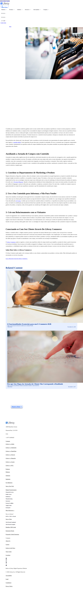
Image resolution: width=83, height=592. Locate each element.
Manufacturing (9, 498)
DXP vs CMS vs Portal (11, 516)
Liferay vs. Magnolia (11, 458)
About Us (8, 541)
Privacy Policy (9, 586)
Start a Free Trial (10, 486)
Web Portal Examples (10, 524)
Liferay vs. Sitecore (10, 454)
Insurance (8, 501)
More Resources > (10, 510)
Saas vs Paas (9, 519)
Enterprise (8, 507)
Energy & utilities (9, 503)
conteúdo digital (17, 142)
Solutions (8, 475)
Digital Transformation (11, 490)
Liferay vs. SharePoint (11, 451)
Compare (8, 441)
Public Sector (9, 494)
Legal (7, 579)
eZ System (18, 200)
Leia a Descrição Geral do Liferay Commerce (17, 258)
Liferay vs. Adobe (10, 444)
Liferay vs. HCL (9, 465)
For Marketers (9, 482)
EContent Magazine (18, 182)
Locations (8, 555)
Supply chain (8, 505)
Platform (8, 472)
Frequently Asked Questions (12, 534)
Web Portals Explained (11, 522)
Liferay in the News (10, 548)
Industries (8, 479)
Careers (7, 544)
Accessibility (9, 575)
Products (8, 469)
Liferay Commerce (11, 242)
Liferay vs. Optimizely (11, 447)
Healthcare (8, 496)
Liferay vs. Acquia (10, 462)
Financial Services (10, 492)
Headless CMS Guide (11, 527)
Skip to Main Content (5, 1)
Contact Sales (3, 22)
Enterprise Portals (10, 530)
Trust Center (9, 551)
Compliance (8, 582)
